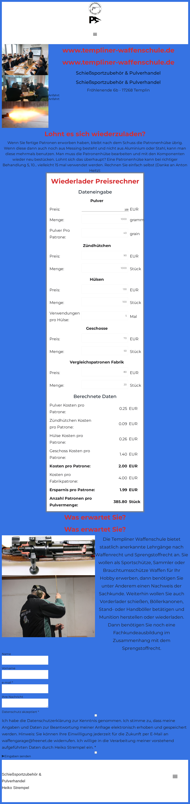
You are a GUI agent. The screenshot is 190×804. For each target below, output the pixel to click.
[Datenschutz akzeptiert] (95, 715)
